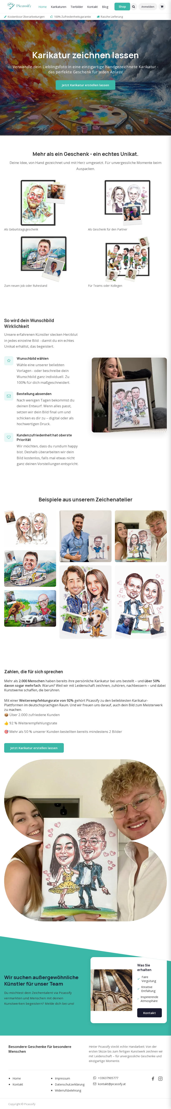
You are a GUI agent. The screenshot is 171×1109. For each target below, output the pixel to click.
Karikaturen (58, 7)
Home (42, 7)
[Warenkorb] (162, 6)
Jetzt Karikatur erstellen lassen (85, 85)
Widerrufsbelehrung (68, 1090)
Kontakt (92, 7)
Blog (105, 7)
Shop (122, 7)
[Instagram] (160, 1078)
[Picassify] (19, 6)
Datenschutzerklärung (70, 1084)
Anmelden (147, 7)
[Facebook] (153, 1078)
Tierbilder (76, 7)
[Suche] (133, 6)
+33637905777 (108, 1078)
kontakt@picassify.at (112, 1084)
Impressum (62, 1078)
